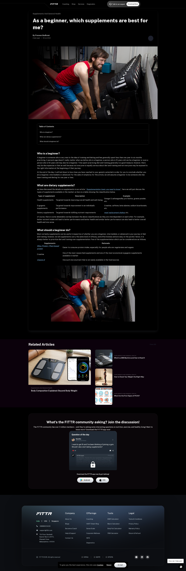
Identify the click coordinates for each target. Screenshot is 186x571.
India (38, 521)
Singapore (55, 521)
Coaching (89, 519)
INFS (88, 538)
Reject (109, 565)
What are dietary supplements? (50, 137)
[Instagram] (136, 557)
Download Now (133, 4)
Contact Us (69, 538)
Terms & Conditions (135, 519)
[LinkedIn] (142, 557)
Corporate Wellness (93, 533)
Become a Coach (71, 528)
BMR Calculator (113, 519)
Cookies (100, 565)
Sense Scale (90, 528)
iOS (104, 480)
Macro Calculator (113, 524)
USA (45, 521)
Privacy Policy (133, 524)
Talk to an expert (118, 4)
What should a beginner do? (49, 141)
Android (87, 480)
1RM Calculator (112, 533)
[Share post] (150, 38)
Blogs (67, 524)
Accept (120, 565)
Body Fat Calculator (114, 528)
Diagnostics (90, 543)
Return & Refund (134, 533)
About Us (68, 519)
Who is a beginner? (46, 132)
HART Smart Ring (92, 524)
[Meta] (147, 557)
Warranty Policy (134, 528)
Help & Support (70, 533)
